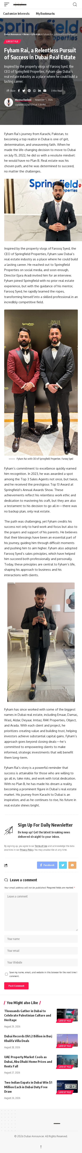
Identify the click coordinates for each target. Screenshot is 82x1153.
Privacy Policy (26, 849)
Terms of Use (41, 846)
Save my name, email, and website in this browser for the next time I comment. (43, 974)
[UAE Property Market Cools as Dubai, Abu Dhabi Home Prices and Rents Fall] (67, 1061)
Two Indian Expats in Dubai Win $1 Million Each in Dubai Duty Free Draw (28, 1086)
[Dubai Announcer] (41, 4)
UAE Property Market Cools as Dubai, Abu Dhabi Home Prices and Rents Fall (28, 1061)
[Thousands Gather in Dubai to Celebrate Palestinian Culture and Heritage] (67, 1015)
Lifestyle (12, 41)
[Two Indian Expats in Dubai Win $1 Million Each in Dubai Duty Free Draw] (67, 1086)
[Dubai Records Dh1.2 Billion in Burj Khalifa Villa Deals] (67, 1040)
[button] (7, 4)
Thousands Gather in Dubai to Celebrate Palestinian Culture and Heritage (27, 1015)
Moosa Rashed (23, 99)
